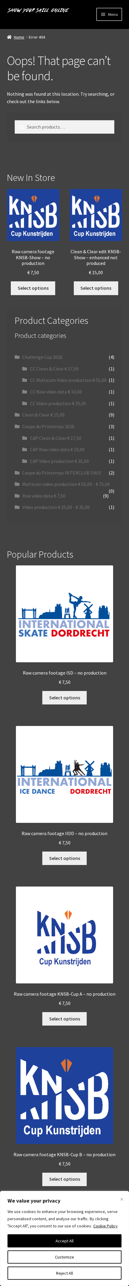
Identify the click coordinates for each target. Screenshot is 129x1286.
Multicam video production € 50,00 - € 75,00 (66, 484)
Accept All (65, 1241)
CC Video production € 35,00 (58, 403)
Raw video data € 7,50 (43, 496)
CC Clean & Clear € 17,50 (54, 369)
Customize (64, 1257)
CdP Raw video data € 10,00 (57, 449)
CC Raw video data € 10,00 (56, 392)
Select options (33, 288)
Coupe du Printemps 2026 (48, 426)
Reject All (64, 1273)
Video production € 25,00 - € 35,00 (56, 507)
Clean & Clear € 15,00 (43, 415)
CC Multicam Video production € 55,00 (68, 380)
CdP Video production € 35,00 (59, 461)
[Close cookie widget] (121, 1199)
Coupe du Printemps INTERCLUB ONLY (61, 473)
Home (19, 37)
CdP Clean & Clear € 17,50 (55, 438)
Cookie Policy (105, 1226)
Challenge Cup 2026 (42, 357)
